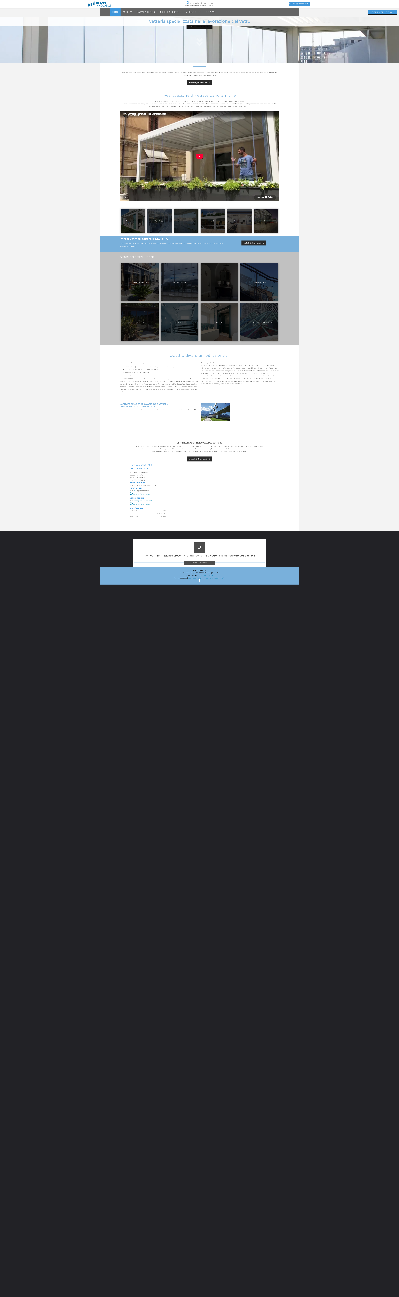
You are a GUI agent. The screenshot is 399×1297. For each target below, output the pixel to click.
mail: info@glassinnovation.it (299, 4)
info (135, 491)
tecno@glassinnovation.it (142, 501)
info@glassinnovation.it (206, 575)
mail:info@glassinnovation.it (254, 243)
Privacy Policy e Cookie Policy (214, 578)
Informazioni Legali (195, 578)
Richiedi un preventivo (199, 563)
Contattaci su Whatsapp (141, 494)
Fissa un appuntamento (199, 27)
